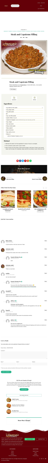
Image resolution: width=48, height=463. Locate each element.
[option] (8, 201)
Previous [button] (43, 188)
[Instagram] (44, 459)
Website (33, 361)
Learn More (24, 389)
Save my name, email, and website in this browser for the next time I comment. (16, 368)
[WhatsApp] (30, 161)
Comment (3, 350)
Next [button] (46, 188)
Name (2, 361)
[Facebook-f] (40, 459)
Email (18, 361)
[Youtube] (46, 459)
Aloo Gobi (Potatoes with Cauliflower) (40, 209)
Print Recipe (13, 89)
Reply (46, 240)
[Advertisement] (24, 20)
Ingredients (14, 99)
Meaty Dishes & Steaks (35, 31)
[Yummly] (28, 161)
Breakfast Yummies (8, 31)
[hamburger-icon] (41, 6)
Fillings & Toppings (17, 31)
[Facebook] (20, 161)
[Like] (17, 161)
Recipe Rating (3, 347)
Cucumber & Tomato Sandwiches (8, 209)
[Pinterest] (25, 161)
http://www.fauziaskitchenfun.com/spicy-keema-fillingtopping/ (23, 286)
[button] (42, 107)
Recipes (42, 31)
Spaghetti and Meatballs (24, 209)
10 (27, 37)
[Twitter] (23, 161)
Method (34, 99)
